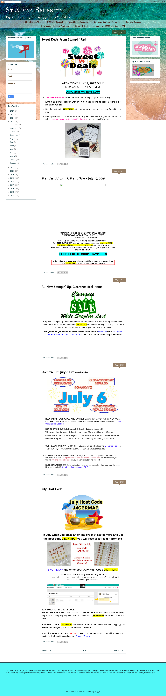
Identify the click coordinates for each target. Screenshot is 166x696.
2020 (12, 175)
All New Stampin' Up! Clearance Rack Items (71, 287)
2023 (12, 121)
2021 (12, 171)
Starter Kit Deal (81, 26)
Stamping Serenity (34, 10)
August (13, 139)
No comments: (48, 164)
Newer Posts (46, 650)
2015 (12, 192)
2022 (12, 168)
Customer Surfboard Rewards (107, 22)
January (13, 163)
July (11, 142)
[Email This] (58, 164)
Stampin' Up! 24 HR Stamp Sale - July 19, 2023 (73, 178)
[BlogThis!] (61, 164)
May (12, 149)
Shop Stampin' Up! (33, 22)
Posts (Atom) (88, 656)
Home (83, 650)
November (14, 128)
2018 (12, 182)
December (14, 125)
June (12, 146)
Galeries (82, 691)
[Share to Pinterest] (67, 164)
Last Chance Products (78, 22)
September (14, 135)
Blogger (97, 691)
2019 (12, 178)
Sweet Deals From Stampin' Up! (63, 39)
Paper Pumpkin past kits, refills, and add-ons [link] (82, 458)
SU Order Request (55, 22)
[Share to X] (63, 164)
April (12, 153)
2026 (12, 111)
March (12, 156)
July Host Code (51, 489)
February (13, 160)
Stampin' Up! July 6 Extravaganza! (65, 372)
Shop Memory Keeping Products (55, 26)
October (13, 131)
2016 (12, 189)
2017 (12, 185)
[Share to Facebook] (65, 164)
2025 (12, 114)
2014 (12, 196)
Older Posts (119, 650)
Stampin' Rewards (133, 22)
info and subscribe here (61, 460)
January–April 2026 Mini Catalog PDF (109, 26)
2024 (12, 118)
